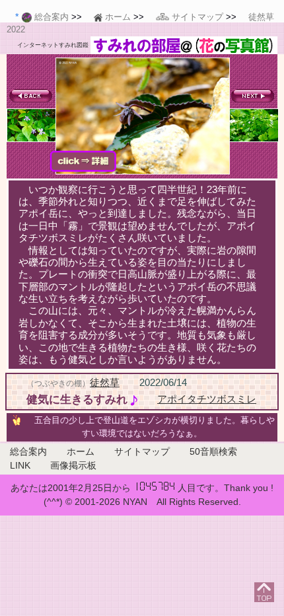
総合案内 (28, 451)
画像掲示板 (73, 465)
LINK (20, 465)
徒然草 (105, 382)
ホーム (80, 451)
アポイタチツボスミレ (206, 398)
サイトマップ (142, 451)
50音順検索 (213, 451)
